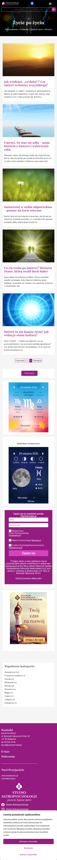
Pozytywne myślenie (13, 676)
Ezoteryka (24, 29)
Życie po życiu (36, 29)
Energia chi (9, 703)
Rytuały (8, 686)
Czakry (7, 696)
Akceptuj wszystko (28, 841)
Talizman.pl (36, 540)
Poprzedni (20, 360)
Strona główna (11, 29)
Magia (7, 693)
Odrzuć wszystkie (28, 855)
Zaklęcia (8, 699)
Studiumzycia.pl (15, 548)
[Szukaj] (54, 9)
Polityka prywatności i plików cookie (28, 578)
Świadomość (10, 672)
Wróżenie (8, 689)
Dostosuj (28, 848)
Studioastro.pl (15, 535)
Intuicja (8, 679)
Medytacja (9, 682)
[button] (50, 4)
